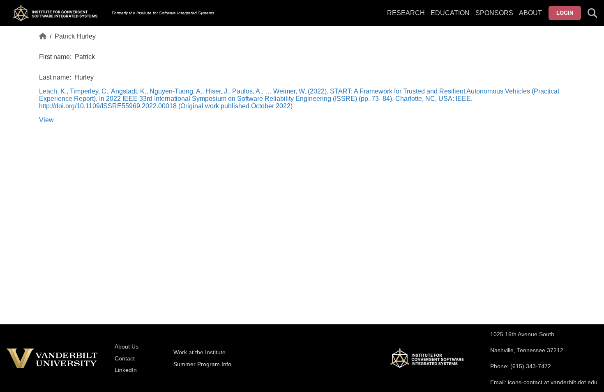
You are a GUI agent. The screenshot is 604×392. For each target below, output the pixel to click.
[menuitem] (494, 18)
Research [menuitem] (406, 12)
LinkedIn (126, 370)
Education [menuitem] (450, 12)
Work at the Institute (199, 352)
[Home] (42, 36)
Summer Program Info (202, 364)
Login (564, 13)
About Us (126, 346)
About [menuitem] (530, 12)
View (46, 119)
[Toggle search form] (592, 13)
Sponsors (494, 12)
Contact (125, 358)
